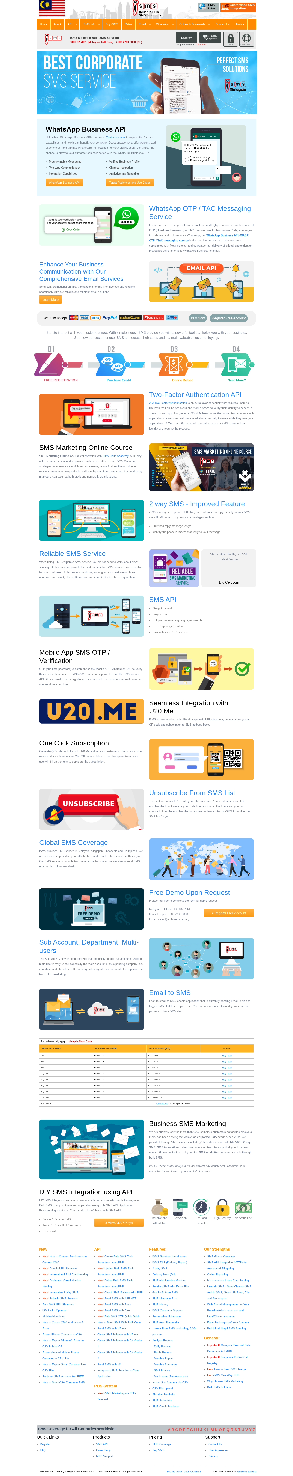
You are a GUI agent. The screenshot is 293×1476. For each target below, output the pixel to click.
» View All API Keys (119, 1223)
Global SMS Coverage (73, 842)
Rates (128, 24)
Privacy (213, 1456)
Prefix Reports (163, 1352)
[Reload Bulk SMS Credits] (164, 348)
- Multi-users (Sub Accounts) (170, 1376)
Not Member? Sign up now (210, 37)
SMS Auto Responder (165, 1322)
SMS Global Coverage (221, 1256)
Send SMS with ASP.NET (120, 1298)
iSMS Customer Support (167, 1310)
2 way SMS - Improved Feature (197, 504)
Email (144, 24)
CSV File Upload (162, 1388)
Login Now (186, 37)
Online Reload (182, 380)
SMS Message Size (164, 1298)
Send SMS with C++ (117, 1310)
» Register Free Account (229, 913)
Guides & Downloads (194, 24)
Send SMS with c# (109, 1364)
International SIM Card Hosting (69, 1274)
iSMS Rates (211, 6)
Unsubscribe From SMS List (192, 793)
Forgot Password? (191, 44)
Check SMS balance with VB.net (117, 1334)
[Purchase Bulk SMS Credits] (101, 348)
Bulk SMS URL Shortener (58, 1304)
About (57, 24)
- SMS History (161, 1370)
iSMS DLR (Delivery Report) (169, 1262)
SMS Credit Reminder (165, 1406)
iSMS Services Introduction (169, 1256)
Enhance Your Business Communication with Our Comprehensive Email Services (81, 271)
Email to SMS (170, 993)
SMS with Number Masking (169, 1280)
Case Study (103, 1450)
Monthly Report (163, 1358)
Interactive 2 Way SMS (64, 1292)
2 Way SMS (159, 1268)
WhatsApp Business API (64, 182)
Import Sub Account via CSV (170, 1382)
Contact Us (223, 24)
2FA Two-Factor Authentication (168, 402)
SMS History (160, 1304)
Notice (240, 24)
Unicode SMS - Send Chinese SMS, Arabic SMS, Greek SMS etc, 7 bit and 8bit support (229, 1292)
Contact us (162, 1103)
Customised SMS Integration (242, 6)
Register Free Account (229, 318)
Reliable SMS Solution (63, 1298)
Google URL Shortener (63, 1268)
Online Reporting (217, 1274)
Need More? (237, 380)
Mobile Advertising (53, 1316)
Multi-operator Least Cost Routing (228, 1280)
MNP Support (104, 1456)
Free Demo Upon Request (189, 892)
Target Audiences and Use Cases (130, 182)
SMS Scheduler (162, 1400)
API (72, 24)
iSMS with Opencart (54, 1310)
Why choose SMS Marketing (225, 1381)
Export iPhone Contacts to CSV (62, 1334)
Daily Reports (162, 1346)
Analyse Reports (162, 1340)
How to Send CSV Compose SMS (63, 1382)
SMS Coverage (161, 1444)
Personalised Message (166, 1316)
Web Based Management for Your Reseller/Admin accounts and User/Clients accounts (228, 1310)
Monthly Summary (165, 1364)
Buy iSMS (112, 24)
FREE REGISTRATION (61, 380)
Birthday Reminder (163, 1394)
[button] (229, 573)
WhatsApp (164, 24)
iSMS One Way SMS (226, 1375)
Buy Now (198, 318)
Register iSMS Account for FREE (63, 1376)
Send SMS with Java (117, 1304)
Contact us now (115, 137)
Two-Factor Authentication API (195, 394)
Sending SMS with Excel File (170, 1286)
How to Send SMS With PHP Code (119, 1322)
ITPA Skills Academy (115, 456)
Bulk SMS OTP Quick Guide (122, 1316)
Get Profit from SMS (165, 1292)
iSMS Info (91, 24)
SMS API (162, 599)
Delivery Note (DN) (163, 1274)
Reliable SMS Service (72, 553)
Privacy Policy (174, 1471)
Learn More (50, 299)
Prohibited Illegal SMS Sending (226, 1328)
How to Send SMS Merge (230, 1369)
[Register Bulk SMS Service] (45, 348)
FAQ (42, 1450)
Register (45, 1444)
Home (43, 24)
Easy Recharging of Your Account (228, 1322)
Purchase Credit (119, 380)
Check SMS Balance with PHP (123, 1292)
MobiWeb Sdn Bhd (246, 1471)
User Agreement (218, 1450)
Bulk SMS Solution (219, 1387)
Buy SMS (158, 1450)
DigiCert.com (229, 582)
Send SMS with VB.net (111, 1328)
